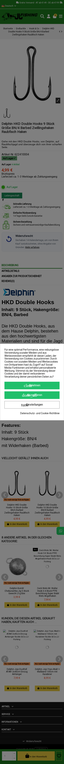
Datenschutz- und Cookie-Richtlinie (40, 413)
